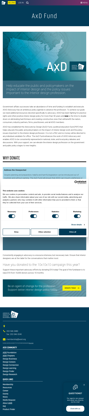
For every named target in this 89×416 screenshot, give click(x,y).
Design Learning (9, 368)
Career (5, 390)
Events (5, 393)
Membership (8, 384)
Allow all (72, 232)
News (5, 397)
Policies (31, 343)
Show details (76, 225)
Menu (85, 2)
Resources (7, 387)
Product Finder (9, 409)
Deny (16, 232)
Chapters (9, 355)
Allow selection (44, 232)
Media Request (9, 400)
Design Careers (9, 362)
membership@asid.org (16, 339)
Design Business (10, 358)
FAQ (4, 406)
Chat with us (75, 409)
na (3, 2)
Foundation (9, 352)
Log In (21, 2)
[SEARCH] (27, 2)
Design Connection (11, 365)
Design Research (10, 374)
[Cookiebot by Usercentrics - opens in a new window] (76, 182)
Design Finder (8, 371)
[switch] (33, 216)
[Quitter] (84, 385)
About (7, 403)
